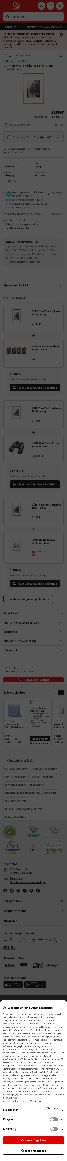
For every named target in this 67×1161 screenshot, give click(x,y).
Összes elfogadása (33, 1140)
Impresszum (22, 1101)
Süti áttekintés (36, 1101)
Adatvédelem (8, 1101)
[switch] (54, 1119)
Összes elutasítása (33, 1150)
